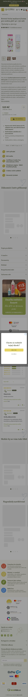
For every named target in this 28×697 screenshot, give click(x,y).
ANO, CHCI (13, 350)
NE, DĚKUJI (14, 354)
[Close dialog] (25, 334)
